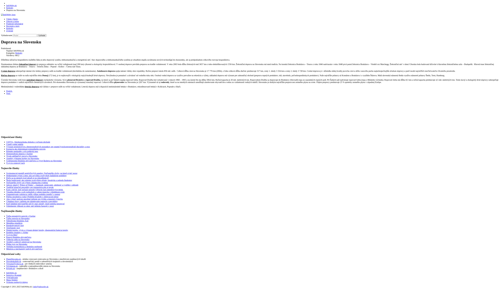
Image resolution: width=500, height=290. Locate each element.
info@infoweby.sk (40, 287)
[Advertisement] (79, 115)
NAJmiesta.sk (12, 266)
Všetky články (12, 19)
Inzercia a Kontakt (13, 275)
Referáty (9, 28)
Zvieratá (9, 31)
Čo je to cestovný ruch (15, 163)
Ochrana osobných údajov (17, 282)
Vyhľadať (41, 35)
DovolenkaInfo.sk (13, 261)
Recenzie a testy (13, 26)
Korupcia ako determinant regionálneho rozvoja (25, 149)
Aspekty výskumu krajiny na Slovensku (22, 158)
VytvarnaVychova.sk (14, 264)
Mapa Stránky (12, 280)
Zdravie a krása (12, 21)
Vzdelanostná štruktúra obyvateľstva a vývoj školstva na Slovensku (34, 161)
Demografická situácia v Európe (19, 154)
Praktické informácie (14, 24)
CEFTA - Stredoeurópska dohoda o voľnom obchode (28, 142)
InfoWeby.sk (11, 273)
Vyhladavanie (6, 35)
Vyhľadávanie (12, 277)
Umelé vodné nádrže (14, 144)
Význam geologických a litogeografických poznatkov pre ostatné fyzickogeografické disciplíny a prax (48, 147)
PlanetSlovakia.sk (13, 259)
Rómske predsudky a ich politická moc (22, 151)
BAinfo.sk (10, 268)
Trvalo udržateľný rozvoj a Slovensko (21, 156)
